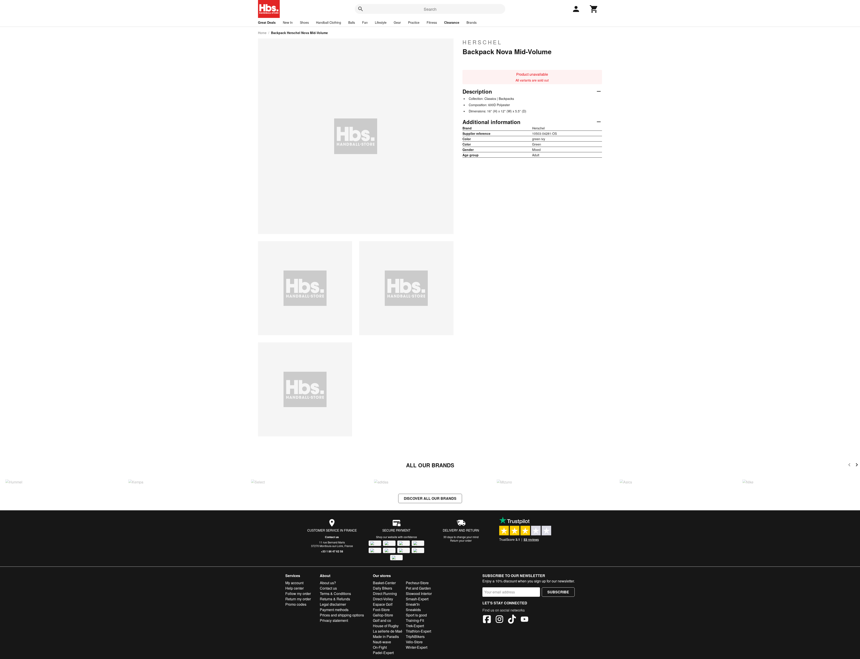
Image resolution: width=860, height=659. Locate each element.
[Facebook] (486, 620)
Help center (294, 588)
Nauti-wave (382, 641)
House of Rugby (386, 625)
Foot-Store (381, 609)
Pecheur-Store (417, 582)
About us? (328, 582)
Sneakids (413, 609)
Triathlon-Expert (418, 631)
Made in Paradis (386, 636)
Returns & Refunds (335, 598)
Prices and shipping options (342, 615)
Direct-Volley (383, 598)
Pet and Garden (418, 588)
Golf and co (382, 620)
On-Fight (380, 647)
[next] (857, 465)
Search (430, 9)
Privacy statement (334, 620)
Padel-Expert (383, 652)
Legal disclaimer (333, 604)
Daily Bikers (382, 588)
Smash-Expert (417, 598)
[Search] (360, 9)
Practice (413, 22)
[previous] (849, 465)
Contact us (332, 537)
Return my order (298, 598)
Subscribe (558, 592)
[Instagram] (499, 620)
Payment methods (334, 609)
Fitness (432, 22)
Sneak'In (413, 604)
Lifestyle (381, 22)
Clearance (451, 22)
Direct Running (385, 593)
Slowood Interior (419, 593)
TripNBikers (415, 636)
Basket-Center (384, 582)
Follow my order (298, 593)
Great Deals (267, 22)
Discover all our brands (430, 498)
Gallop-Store (383, 615)
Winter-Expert (416, 647)
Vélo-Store (414, 641)
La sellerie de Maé (387, 631)
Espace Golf (382, 604)
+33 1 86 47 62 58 (332, 551)
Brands (472, 22)
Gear (397, 22)
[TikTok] (511, 620)
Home (262, 32)
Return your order (461, 540)
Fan (365, 22)
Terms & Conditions (335, 593)
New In (288, 22)
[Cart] (593, 8)
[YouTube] (524, 620)
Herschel (482, 42)
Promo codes (295, 604)
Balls (351, 22)
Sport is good (416, 615)
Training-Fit (415, 620)
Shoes (304, 22)
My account (294, 582)
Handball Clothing (328, 22)
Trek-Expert (415, 625)
